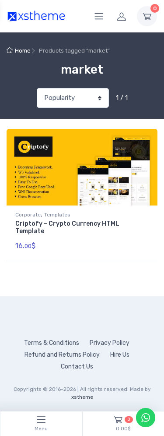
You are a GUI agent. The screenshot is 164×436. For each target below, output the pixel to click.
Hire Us (119, 354)
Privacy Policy (109, 343)
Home (23, 50)
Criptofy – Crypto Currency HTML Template (67, 227)
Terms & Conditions (51, 343)
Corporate (28, 215)
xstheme (82, 397)
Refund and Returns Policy (62, 354)
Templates (57, 215)
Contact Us (77, 366)
